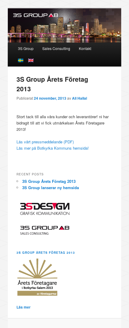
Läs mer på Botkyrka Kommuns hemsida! (52, 148)
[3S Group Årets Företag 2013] (37, 295)
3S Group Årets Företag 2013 (49, 181)
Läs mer (23, 307)
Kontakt (85, 48)
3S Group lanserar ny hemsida (50, 187)
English (31, 60)
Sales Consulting (56, 48)
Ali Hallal (79, 98)
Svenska (20, 60)
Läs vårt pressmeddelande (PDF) (45, 142)
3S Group (26, 48)
